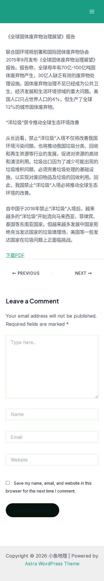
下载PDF (15, 255)
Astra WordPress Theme (52, 563)
